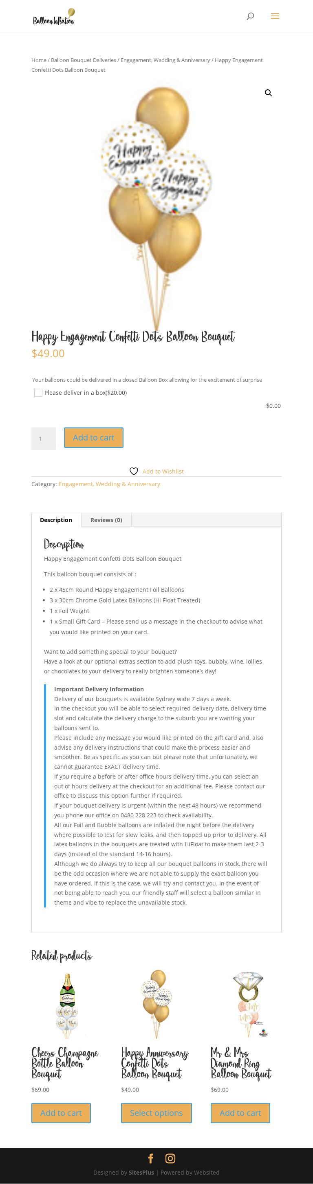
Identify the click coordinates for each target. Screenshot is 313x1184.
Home (38, 60)
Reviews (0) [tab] (106, 520)
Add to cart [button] (61, 1112)
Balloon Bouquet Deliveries (83, 60)
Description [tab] (56, 520)
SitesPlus (141, 1172)
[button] (268, 93)
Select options (156, 1112)
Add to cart (94, 437)
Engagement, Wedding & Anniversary (165, 60)
